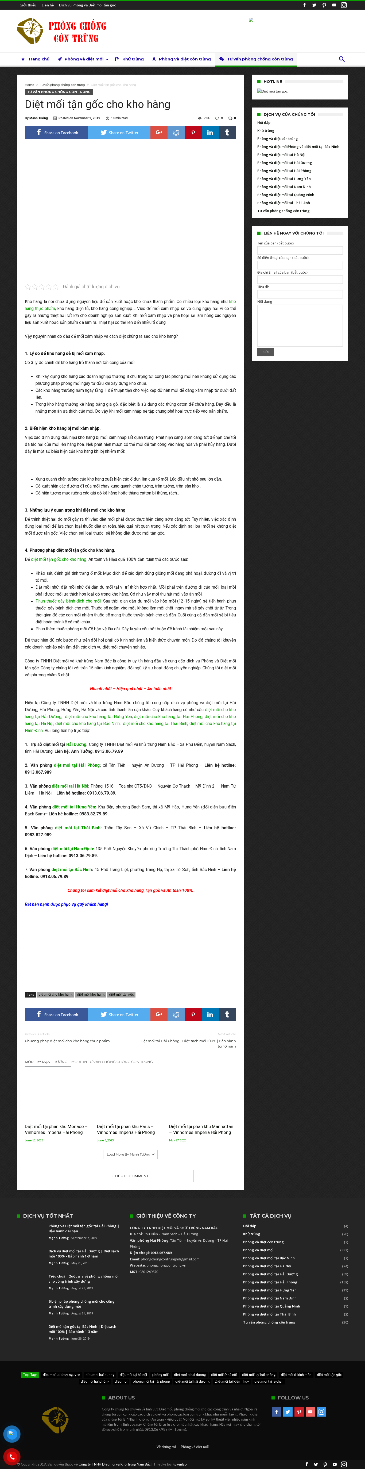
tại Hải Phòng (189, 716)
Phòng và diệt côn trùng (277, 138)
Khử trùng (265, 130)
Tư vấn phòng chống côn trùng (62, 85)
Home (29, 85)
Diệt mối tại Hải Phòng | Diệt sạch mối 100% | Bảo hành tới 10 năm (187, 1040)
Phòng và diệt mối (272, 146)
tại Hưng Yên (119, 716)
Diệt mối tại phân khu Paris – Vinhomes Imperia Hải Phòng (126, 1129)
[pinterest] (193, 132)
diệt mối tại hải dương (192, 1381)
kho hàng (98, 716)
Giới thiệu (28, 5)
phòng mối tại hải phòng (151, 1381)
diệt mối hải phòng (95, 1381)
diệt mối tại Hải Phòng (77, 765)
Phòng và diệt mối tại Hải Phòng (284, 170)
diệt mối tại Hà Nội (70, 786)
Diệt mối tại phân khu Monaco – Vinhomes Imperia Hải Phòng (56, 1129)
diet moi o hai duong (190, 1374)
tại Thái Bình (176, 723)
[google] (159, 132)
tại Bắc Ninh (108, 723)
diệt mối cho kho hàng (55, 994)
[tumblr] (227, 132)
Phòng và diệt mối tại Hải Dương (284, 162)
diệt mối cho (77, 716)
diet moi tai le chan (269, 1381)
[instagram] (344, 5)
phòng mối (160, 1374)
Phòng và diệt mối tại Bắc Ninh (313, 146)
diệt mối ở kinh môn (296, 1374)
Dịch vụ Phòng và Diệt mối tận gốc (87, 5)
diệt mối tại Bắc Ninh (72, 869)
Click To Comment (130, 1176)
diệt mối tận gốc (121, 994)
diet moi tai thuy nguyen (61, 1374)
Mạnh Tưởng (38, 118)
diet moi (121, 1381)
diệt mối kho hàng (90, 994)
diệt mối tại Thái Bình (78, 827)
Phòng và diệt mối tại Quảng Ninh (285, 194)
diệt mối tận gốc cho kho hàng (59, 559)
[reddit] (176, 132)
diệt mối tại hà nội (133, 1374)
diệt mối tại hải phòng (258, 1374)
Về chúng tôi (166, 1447)
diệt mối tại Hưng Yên (73, 807)
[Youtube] (334, 5)
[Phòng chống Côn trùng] (66, 17)
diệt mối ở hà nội (224, 1374)
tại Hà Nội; (44, 723)
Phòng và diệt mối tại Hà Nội (281, 154)
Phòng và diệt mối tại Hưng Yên (284, 178)
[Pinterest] (324, 5)
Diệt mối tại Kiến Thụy (232, 1381)
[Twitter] (314, 5)
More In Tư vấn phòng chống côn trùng (112, 1062)
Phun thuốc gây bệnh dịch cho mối (68, 601)
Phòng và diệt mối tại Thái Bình (283, 202)
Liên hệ (48, 5)
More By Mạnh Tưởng (46, 1062)
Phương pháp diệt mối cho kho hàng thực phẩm (67, 1037)
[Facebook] (304, 5)
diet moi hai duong (100, 1374)
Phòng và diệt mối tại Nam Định (284, 186)
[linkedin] (210, 132)
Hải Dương (76, 744)
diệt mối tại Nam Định (72, 848)
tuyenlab (180, 1464)
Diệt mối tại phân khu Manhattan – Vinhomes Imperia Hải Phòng (201, 1129)
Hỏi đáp (263, 122)
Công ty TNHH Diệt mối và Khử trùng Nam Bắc (114, 1464)
